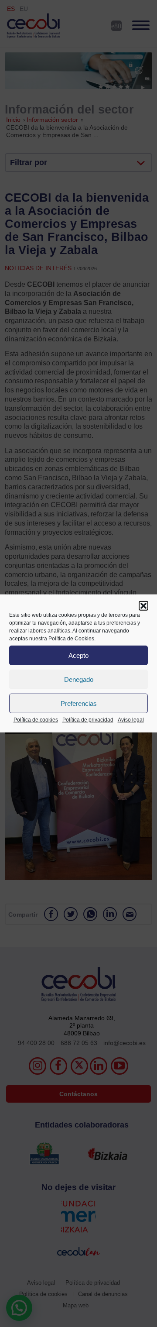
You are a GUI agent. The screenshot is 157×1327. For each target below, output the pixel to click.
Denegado (78, 679)
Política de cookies (36, 720)
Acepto (78, 655)
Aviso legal (131, 720)
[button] (143, 606)
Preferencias (79, 703)
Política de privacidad (87, 720)
